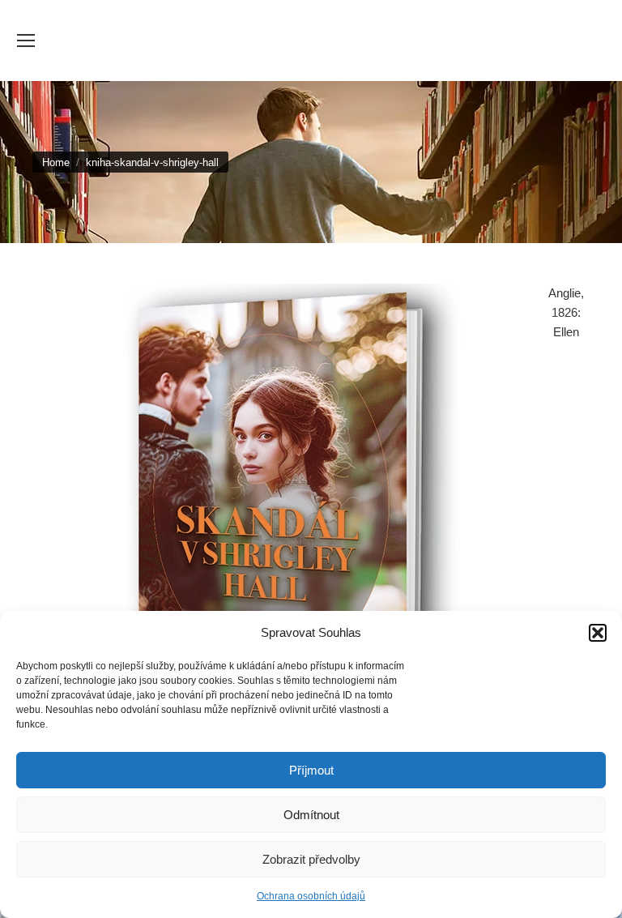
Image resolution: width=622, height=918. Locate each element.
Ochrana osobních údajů (311, 896)
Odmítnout (311, 815)
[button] (598, 633)
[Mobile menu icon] (26, 40)
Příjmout (311, 770)
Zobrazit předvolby (311, 859)
